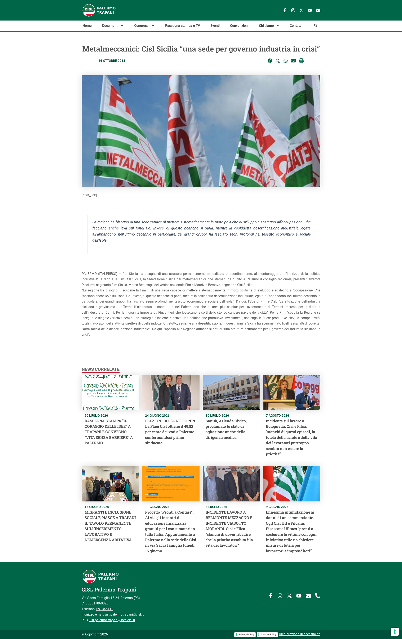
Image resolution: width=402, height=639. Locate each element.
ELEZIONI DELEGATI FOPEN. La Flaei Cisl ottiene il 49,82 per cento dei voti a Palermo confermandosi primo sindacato (170, 432)
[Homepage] (113, 10)
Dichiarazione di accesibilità (299, 634)
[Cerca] (315, 25)
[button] (270, 60)
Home (87, 25)
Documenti (110, 25)
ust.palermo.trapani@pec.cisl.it (112, 620)
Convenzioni (239, 25)
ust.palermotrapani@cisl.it (124, 614)
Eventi (215, 25)
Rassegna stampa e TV (182, 25)
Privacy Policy (246, 634)
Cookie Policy (268, 634)
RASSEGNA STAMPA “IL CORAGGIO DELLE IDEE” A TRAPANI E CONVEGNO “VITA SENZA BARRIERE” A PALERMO (109, 432)
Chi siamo (266, 25)
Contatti (296, 25)
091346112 (104, 609)
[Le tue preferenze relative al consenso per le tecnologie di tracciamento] (395, 632)
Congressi (141, 25)
